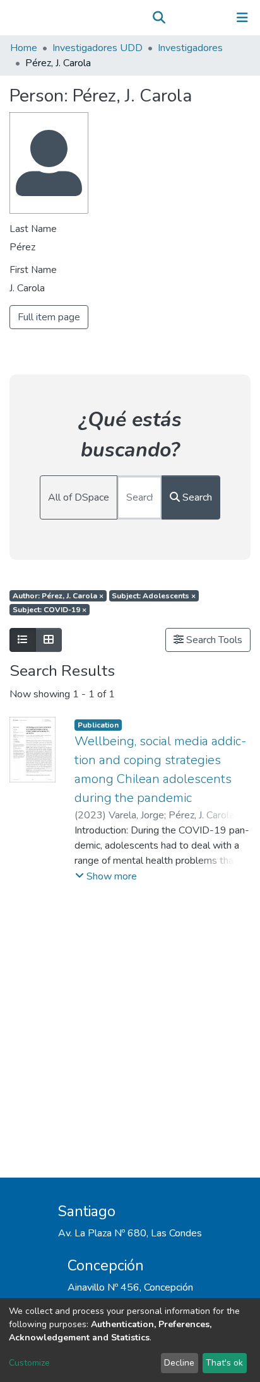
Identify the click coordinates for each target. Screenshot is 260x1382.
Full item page (49, 317)
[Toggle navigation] (242, 17)
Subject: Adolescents (154, 596)
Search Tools (213, 640)
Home (23, 48)
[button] (177, 17)
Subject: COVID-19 (49, 610)
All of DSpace (78, 497)
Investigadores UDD (97, 48)
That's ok (224, 1363)
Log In (203, 18)
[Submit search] (159, 17)
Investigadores (190, 48)
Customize (29, 1363)
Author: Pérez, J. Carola (58, 596)
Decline (179, 1363)
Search (196, 497)
